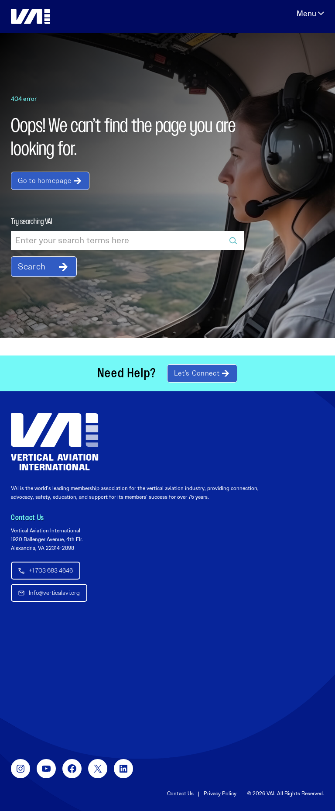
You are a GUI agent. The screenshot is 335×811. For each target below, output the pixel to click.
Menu (310, 13)
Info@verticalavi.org (54, 593)
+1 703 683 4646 (51, 570)
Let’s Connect (196, 373)
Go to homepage (45, 180)
